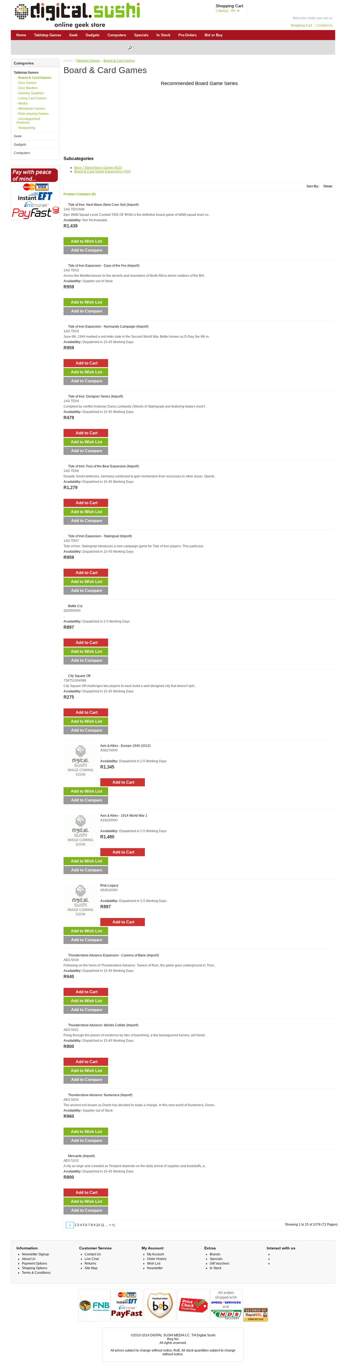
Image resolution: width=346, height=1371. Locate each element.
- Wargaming (25, 128)
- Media (22, 103)
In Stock (163, 35)
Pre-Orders (187, 35)
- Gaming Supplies (30, 93)
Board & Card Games (119, 61)
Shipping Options (34, 1268)
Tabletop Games (47, 35)
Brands (215, 1254)
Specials (141, 35)
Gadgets (92, 35)
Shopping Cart (301, 25)
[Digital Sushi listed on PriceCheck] (193, 1320)
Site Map (91, 1268)
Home (21, 35)
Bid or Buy (213, 35)
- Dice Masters (27, 88)
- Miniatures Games (30, 108)
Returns (90, 1263)
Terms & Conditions (36, 1273)
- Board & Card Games (33, 78)
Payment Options (34, 1263)
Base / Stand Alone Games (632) (98, 168)
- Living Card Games (31, 98)
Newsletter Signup (35, 1254)
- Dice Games (26, 83)
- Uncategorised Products (28, 121)
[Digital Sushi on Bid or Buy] (160, 1320)
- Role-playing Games (32, 114)
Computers (117, 35)
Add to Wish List (86, 241)
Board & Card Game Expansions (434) (102, 171)
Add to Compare (86, 250)
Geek (73, 35)
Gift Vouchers (219, 1263)
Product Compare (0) (80, 194)
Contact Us (324, 25)
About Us (28, 1259)
